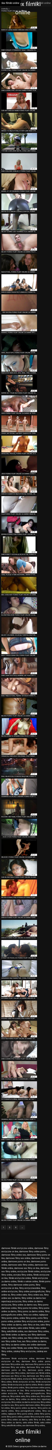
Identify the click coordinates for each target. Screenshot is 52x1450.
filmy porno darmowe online (27, 1405)
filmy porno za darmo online (30, 1311)
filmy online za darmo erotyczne (25, 1402)
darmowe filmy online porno (32, 1251)
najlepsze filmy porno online (20, 1414)
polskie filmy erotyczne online (28, 1321)
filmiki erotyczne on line (23, 1382)
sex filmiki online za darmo (14, 1334)
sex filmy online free (11, 1341)
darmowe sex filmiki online (38, 1373)
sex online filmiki (15, 1348)
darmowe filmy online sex (13, 1255)
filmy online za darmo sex (24, 1304)
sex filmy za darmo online (13, 1344)
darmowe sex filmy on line (26, 1268)
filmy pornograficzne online (28, 1411)
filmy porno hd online (28, 1308)
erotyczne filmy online (33, 1379)
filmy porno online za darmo (23, 1408)
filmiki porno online (16, 1387)
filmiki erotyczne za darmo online (22, 1385)
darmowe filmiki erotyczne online (17, 1248)
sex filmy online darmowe (36, 1338)
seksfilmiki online (15, 1331)
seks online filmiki (25, 1328)
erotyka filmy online (22, 1274)
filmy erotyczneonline (29, 1288)
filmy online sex (35, 1294)
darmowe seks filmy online (21, 1264)
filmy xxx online (30, 1314)
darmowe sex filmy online (38, 1376)
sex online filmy (31, 1348)
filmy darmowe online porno (21, 1284)
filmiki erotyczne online (20, 1278)
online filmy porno (27, 1318)
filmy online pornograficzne (32, 1291)
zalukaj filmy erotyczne (24, 1351)
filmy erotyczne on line (12, 1390)
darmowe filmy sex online (18, 1258)
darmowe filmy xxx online (38, 1367)
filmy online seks (19, 1294)
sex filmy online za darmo (34, 1341)
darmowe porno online (39, 1370)
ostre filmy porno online (12, 1417)
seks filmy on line (31, 1324)
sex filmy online (15, 1338)
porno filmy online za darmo (14, 1420)
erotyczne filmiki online (28, 1271)
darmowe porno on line (19, 1261)
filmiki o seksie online (27, 1281)
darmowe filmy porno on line (37, 1364)
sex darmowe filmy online (36, 1331)
